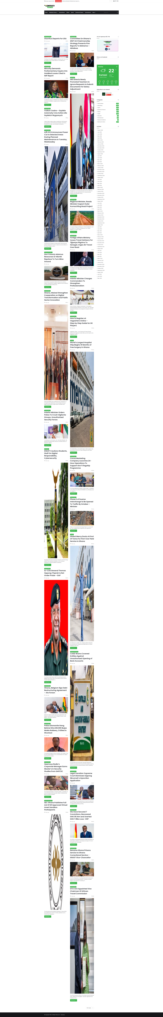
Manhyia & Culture (53, 12)
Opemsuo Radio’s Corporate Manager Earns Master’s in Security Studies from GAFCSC (55, 767)
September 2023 (101, 199)
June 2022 (100, 228)
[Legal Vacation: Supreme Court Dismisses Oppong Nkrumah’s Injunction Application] (82, 792)
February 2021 (100, 260)
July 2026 (100, 132)
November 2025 (101, 147)
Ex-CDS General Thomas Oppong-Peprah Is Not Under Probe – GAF (55, 573)
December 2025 (101, 145)
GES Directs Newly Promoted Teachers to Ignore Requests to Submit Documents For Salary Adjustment (81, 84)
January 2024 (100, 191)
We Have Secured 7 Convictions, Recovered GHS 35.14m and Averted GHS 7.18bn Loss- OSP (80, 815)
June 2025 (100, 157)
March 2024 (100, 187)
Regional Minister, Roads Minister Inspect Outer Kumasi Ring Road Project (77, 1)
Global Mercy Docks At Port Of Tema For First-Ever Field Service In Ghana (82, 538)
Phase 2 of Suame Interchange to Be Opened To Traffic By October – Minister (81, 503)
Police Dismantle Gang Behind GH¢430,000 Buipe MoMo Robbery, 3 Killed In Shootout (55, 729)
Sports (72, 12)
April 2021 (100, 256)
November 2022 (101, 219)
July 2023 (100, 203)
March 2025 (100, 163)
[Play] (106, 49)
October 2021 (100, 244)
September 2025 (101, 151)
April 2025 (100, 161)
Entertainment (88, 12)
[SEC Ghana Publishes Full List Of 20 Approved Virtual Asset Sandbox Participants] (56, 862)
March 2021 (100, 258)
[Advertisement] (81, 25)
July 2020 (100, 274)
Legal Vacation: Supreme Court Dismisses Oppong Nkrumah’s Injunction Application (81, 777)
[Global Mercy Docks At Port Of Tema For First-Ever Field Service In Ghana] (82, 593)
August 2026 (100, 130)
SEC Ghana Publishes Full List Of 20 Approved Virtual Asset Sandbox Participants (55, 806)
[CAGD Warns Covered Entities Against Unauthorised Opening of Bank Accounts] (82, 713)
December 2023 (101, 193)
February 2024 (101, 189)
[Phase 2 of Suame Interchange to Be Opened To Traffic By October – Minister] (82, 518)
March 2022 (100, 234)
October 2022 (100, 220)
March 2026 (100, 140)
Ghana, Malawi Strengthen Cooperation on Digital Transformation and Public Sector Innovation (56, 296)
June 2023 (100, 205)
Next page (89, 1007)
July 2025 (100, 155)
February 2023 (101, 213)
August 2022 (100, 224)
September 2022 (101, 222)
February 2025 (101, 165)
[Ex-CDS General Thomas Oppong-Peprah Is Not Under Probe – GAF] (56, 627)
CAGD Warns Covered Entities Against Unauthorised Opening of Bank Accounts (81, 657)
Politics (67, 12)
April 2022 (100, 232)
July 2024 (100, 179)
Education (72, 77)
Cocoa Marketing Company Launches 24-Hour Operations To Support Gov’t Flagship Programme (80, 463)
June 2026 (100, 134)
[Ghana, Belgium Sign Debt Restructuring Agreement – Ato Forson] (56, 705)
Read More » (47, 62)
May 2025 (100, 159)
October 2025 (100, 149)
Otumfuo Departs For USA (55, 38)
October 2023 (100, 197)
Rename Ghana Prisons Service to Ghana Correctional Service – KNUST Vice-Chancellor (80, 854)
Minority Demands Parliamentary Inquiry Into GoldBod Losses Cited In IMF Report (55, 72)
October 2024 (100, 173)
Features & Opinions (102, 119)
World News (100, 105)
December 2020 (101, 264)
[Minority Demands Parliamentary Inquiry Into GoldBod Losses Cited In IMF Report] (56, 89)
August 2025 (100, 153)
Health (72, 340)
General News (62, 12)
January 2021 (100, 262)
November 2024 (101, 171)
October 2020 (100, 268)
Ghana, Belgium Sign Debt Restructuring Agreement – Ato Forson (55, 690)
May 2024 (100, 183)
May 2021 (100, 254)
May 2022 (100, 230)
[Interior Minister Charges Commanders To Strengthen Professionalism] (82, 297)
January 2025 (100, 167)
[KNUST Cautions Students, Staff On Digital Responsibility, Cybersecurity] (56, 510)
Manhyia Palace (48, 36)
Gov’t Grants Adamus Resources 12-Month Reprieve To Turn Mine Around (53, 258)
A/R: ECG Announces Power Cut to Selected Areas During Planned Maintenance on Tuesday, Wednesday (56, 137)
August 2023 (100, 201)
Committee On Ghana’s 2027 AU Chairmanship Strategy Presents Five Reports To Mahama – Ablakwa (80, 43)
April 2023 (100, 209)
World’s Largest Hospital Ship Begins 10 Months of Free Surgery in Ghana (81, 344)
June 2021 (100, 252)
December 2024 (101, 169)
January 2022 (100, 238)
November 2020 (101, 266)
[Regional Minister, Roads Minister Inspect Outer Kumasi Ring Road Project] (82, 218)
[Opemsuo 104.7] (49, 6)
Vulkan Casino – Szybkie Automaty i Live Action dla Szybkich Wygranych (55, 113)
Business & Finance (79, 12)
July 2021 (99, 250)
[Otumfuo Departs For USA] (56, 50)
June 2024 (100, 181)
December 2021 (101, 240)
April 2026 (100, 138)
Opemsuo (63, 1014)
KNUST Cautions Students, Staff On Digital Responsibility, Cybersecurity (55, 454)
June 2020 (100, 276)
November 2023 (101, 195)
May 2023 (100, 207)
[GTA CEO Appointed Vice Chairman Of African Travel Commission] (82, 946)
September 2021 (101, 246)
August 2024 (100, 177)
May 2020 (100, 278)
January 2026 (100, 143)
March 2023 (100, 211)
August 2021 (100, 248)
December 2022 (101, 217)
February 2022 (101, 236)
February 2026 (101, 141)
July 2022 (100, 226)
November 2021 (101, 242)
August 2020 (100, 272)
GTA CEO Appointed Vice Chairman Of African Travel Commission (80, 891)
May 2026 (100, 136)
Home (46, 12)
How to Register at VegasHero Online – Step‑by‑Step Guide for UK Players (81, 322)
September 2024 (101, 175)
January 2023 (100, 215)
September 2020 (101, 270)
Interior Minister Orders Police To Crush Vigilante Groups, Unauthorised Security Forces (55, 416)
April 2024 (100, 185)
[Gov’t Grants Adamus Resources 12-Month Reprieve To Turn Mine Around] (56, 273)
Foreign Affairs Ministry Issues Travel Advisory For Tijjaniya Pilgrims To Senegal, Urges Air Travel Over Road (81, 242)
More (94, 12)
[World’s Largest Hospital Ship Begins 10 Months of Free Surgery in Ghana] (82, 399)
